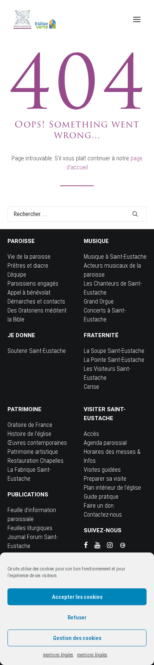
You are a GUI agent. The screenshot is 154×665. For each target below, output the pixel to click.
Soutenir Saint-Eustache (36, 350)
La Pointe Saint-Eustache (114, 359)
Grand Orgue (99, 301)
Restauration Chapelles (35, 460)
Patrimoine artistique (32, 451)
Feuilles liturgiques (29, 528)
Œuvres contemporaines (37, 442)
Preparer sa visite (105, 478)
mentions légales (58, 655)
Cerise (91, 386)
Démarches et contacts (36, 301)
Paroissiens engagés (32, 283)
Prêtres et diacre (27, 265)
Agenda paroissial (105, 442)
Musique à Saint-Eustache (115, 256)
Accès (91, 433)
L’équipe (16, 274)
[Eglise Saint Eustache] (34, 19)
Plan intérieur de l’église (112, 487)
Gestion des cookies (77, 638)
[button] (137, 19)
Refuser (77, 617)
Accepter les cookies (77, 597)
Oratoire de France (29, 424)
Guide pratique (101, 496)
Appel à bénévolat (28, 292)
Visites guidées (102, 469)
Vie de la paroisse (28, 256)
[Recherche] (77, 214)
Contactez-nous (103, 514)
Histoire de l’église (29, 433)
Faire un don (99, 505)
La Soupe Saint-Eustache (114, 350)
